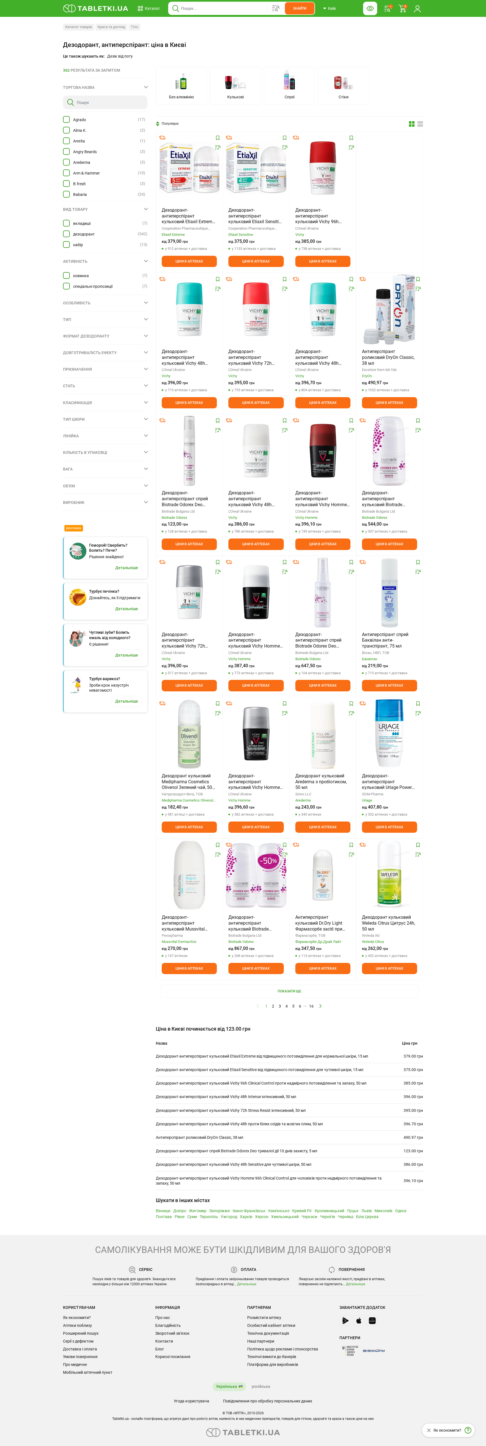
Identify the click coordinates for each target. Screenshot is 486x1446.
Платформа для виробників (272, 1364)
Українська (226, 1386)
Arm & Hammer (86, 173)
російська (261, 1386)
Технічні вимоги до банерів (271, 1356)
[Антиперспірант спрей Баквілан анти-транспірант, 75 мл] (389, 592)
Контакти (164, 1341)
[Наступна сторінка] (320, 1006)
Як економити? (77, 1317)
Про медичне (75, 1364)
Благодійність (168, 1325)
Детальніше (246, 1284)
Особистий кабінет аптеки (271, 1325)
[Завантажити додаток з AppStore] (358, 1320)
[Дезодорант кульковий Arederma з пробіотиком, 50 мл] (323, 734)
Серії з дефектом (78, 1341)
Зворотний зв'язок (172, 1333)
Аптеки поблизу (77, 1325)
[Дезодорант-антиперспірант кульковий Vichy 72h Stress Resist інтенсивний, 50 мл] (256, 309)
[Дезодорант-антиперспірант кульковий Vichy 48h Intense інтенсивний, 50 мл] (189, 309)
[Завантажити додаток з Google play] (345, 1320)
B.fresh (79, 184)
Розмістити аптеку (264, 1317)
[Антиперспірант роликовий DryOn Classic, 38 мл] (389, 309)
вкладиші (82, 223)
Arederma (81, 162)
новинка (81, 275)
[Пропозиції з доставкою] (162, 137)
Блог (159, 1349)
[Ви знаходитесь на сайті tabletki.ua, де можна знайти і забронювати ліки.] (96, 8)
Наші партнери (260, 1341)
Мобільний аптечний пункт (87, 1372)
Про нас (162, 1317)
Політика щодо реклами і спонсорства (282, 1349)
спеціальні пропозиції (92, 286)
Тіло (134, 27)
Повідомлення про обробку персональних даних (267, 1401)
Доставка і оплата (80, 1349)
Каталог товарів (78, 27)
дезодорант (84, 234)
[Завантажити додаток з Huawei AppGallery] (372, 1320)
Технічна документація (268, 1333)
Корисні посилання (172, 1356)
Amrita (79, 141)
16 (311, 1006)
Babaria (80, 194)
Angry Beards (85, 152)
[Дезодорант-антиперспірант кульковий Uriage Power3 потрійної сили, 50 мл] (389, 734)
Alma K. (80, 130)
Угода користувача (191, 1401)
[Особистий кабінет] (417, 8)
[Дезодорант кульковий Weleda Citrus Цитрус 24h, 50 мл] (389, 875)
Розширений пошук (81, 1333)
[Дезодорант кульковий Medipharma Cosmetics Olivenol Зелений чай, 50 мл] (189, 734)
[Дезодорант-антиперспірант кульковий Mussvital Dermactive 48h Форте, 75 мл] (189, 875)
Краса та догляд (111, 27)
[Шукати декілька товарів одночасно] (275, 8)
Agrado (79, 119)
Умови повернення (80, 1356)
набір (78, 245)
